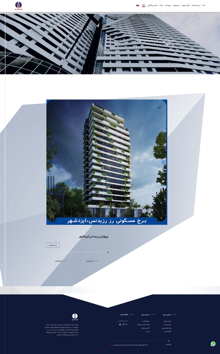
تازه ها (148, 331)
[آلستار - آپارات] (126, 324)
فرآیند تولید (186, 5)
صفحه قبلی (58, 261)
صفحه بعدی (89, 261)
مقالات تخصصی (167, 324)
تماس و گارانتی (152, 5)
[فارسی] (143, 6)
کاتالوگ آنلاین (167, 331)
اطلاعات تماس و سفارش (143, 324)
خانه (203, 5)
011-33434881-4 (122, 321)
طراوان (111, 345)
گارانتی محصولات (145, 328)
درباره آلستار (196, 5)
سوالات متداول (167, 321)
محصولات (176, 5)
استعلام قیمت (146, 321)
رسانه (161, 5)
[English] (137, 5)
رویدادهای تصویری (166, 328)
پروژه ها (168, 5)
